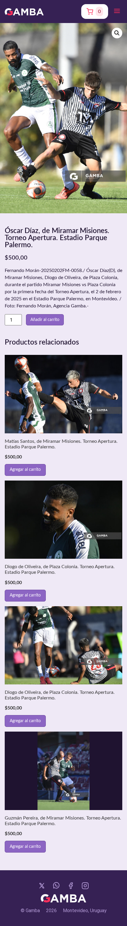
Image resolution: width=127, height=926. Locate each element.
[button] (117, 11)
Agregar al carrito (25, 470)
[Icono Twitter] (41, 885)
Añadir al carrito (44, 320)
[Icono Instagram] (85, 885)
